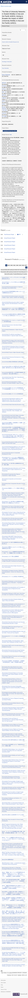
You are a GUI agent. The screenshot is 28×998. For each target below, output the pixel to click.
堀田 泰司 (4, 82)
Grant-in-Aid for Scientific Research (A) (10, 42)
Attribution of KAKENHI (6, 991)
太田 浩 (3, 104)
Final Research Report (9, 234)
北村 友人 (4, 88)
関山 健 (3, 107)
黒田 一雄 (4, 92)
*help (11, 134)
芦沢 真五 (4, 85)
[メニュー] (26, 2)
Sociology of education (7, 61)
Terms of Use (4, 989)
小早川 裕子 (4, 110)
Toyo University (5, 68)
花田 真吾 (4, 108)
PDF (19, 234)
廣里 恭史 (4, 95)
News (2, 987)
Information (3, 980)
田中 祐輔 (4, 116)
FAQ (2, 984)
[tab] (14, 259)
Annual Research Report (9, 238)
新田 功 (3, 101)
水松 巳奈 (4, 113)
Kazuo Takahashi (6, 74)
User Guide (3, 982)
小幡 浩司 (4, 98)
